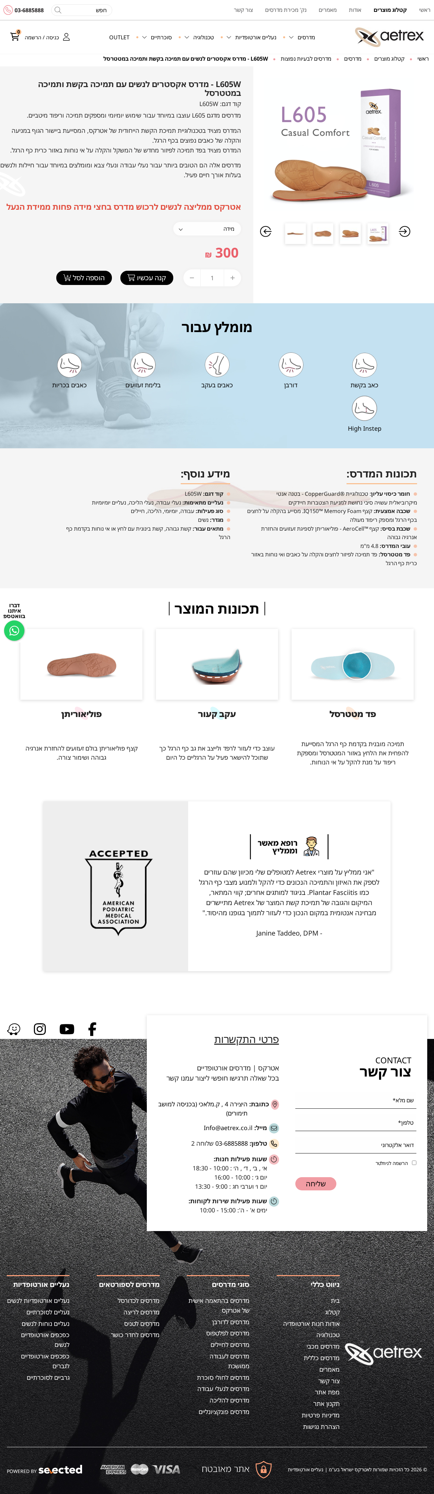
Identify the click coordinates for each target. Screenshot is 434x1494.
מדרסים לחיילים (230, 1344)
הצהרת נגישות (321, 1427)
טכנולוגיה (328, 1335)
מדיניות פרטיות (321, 1415)
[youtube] (67, 1028)
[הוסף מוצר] (232, 277)
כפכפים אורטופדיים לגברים (45, 1361)
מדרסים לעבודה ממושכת (230, 1361)
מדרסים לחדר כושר (135, 1335)
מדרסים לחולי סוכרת (223, 1377)
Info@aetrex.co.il (228, 1128)
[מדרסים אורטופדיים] (389, 37)
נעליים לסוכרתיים (48, 1312)
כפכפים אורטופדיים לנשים (45, 1340)
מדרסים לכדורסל (139, 1300)
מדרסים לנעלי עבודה (223, 1389)
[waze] (13, 1028)
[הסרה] (191, 277)
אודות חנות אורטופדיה (311, 1323)
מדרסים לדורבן (231, 1322)
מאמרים (329, 1369)
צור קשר (329, 1381)
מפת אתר (327, 1392)
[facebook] (92, 1028)
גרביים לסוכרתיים (48, 1377)
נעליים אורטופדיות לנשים (38, 1300)
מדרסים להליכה (230, 1400)
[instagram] (40, 1028)
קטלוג (332, 1312)
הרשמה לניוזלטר (392, 1163)
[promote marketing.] (61, 1469)
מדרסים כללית (322, 1358)
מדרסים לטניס (142, 1323)
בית (335, 1300)
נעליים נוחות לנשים (46, 1323)
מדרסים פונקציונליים (224, 1412)
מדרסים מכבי (323, 1346)
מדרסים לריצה (141, 1312)
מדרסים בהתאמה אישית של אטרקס (219, 1305)
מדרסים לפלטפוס (228, 1333)
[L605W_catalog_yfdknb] (337, 143)
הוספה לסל (88, 277)
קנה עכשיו (150, 277)
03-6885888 (29, 10)
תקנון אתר (326, 1403)
